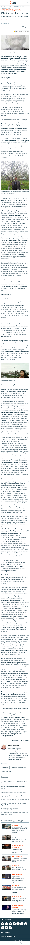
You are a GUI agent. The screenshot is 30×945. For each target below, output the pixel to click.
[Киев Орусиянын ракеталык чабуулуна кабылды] (6, 846)
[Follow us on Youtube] (10, 923)
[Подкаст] (10, 927)
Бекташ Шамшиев (6, 20)
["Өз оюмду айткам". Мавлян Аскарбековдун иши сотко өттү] (6, 867)
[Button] (25, 27)
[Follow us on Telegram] (14, 923)
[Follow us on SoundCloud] (21, 923)
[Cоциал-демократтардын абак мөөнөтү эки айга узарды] (6, 858)
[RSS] (6, 927)
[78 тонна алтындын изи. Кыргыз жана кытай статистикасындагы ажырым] (6, 887)
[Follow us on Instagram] (25, 923)
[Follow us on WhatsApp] (2, 927)
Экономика (15, 885)
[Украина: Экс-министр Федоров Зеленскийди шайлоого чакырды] (6, 907)
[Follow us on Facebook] (2, 923)
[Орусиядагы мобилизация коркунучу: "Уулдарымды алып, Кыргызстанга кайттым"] (6, 826)
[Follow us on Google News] (18, 923)
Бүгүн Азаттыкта (17, 856)
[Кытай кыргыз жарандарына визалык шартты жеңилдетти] (6, 837)
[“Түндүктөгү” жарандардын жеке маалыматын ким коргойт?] (6, 876)
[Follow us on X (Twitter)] (6, 923)
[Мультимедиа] (9, 943)
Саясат (14, 836)
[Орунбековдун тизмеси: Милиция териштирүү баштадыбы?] (6, 898)
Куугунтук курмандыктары (11, 10)
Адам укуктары (16, 865)
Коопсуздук (15, 825)
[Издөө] (20, 943)
